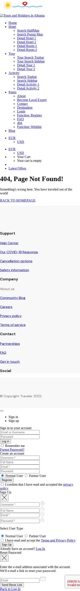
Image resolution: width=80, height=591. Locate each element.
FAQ (20, 119)
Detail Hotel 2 (26, 42)
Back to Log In (10, 589)
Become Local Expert (32, 100)
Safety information (14, 270)
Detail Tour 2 (26, 69)
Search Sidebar (27, 80)
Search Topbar (27, 77)
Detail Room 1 (27, 46)
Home (13, 23)
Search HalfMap (28, 30)
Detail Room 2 (27, 50)
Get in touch (10, 361)
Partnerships (10, 343)
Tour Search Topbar (30, 57)
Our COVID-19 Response (19, 252)
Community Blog (12, 298)
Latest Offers (17, 168)
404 (19, 123)
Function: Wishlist (29, 127)
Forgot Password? (12, 449)
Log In (40, 549)
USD (20, 142)
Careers (6, 307)
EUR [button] (12, 138)
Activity (14, 73)
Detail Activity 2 (28, 88)
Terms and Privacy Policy (58, 540)
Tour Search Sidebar (31, 61)
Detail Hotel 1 (26, 38)
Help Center (9, 243)
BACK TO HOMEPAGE (17, 200)
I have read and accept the (40, 540)
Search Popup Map (30, 34)
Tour (12, 53)
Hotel (12, 26)
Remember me (14, 446)
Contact (22, 104)
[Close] (1, 410)
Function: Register (29, 115)
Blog (12, 130)
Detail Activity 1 (28, 84)
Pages (12, 92)
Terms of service (13, 325)
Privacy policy (11, 316)
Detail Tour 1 (26, 65)
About (21, 96)
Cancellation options (16, 261)
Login (21, 111)
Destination (24, 107)
